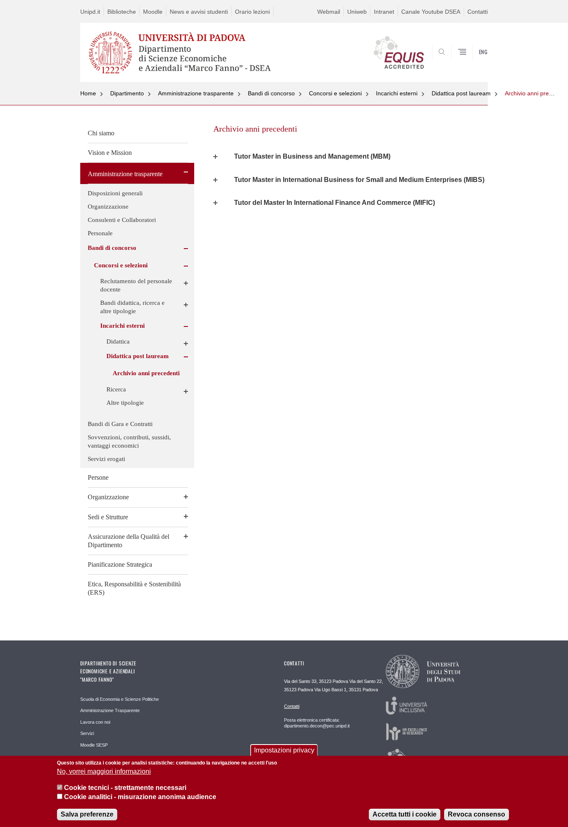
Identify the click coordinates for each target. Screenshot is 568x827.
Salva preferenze (87, 814)
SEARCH (473, 62)
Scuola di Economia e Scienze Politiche (119, 699)
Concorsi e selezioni (335, 93)
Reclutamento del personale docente (136, 285)
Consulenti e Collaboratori (122, 220)
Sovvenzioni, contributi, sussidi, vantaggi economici (129, 441)
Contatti (477, 11)
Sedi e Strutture (108, 517)
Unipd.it (90, 11)
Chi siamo (101, 133)
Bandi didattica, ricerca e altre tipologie (132, 306)
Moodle (153, 11)
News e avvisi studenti (199, 11)
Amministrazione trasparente (196, 93)
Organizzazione (108, 206)
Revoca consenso (476, 814)
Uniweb (357, 11)
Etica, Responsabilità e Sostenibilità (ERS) (134, 588)
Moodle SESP (94, 744)
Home (88, 93)
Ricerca (116, 389)
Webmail (328, 11)
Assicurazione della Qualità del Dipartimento (128, 540)
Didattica (118, 341)
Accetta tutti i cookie (405, 814)
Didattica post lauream (461, 93)
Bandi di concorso (271, 93)
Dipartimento (127, 93)
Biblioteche (121, 11)
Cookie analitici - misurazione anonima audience (140, 797)
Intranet (384, 11)
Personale (100, 233)
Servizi (87, 733)
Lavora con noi (95, 722)
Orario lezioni (252, 11)
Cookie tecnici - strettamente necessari (125, 787)
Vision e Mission (110, 152)
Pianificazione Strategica (120, 564)
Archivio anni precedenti (536, 93)
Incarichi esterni (396, 93)
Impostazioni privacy (284, 750)
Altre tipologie (125, 402)
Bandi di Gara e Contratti (120, 424)
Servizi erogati (106, 459)
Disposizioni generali (115, 193)
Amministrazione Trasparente (110, 710)
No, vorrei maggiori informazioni (104, 771)
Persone (98, 477)
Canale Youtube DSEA (430, 11)
